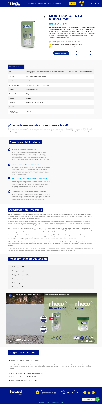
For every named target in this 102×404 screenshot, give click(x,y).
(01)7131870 (95, 4)
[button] (44, 17)
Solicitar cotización (61, 53)
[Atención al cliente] (63, 392)
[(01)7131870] (88, 4)
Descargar (28, 107)
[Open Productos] (35, 4)
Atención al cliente (72, 391)
